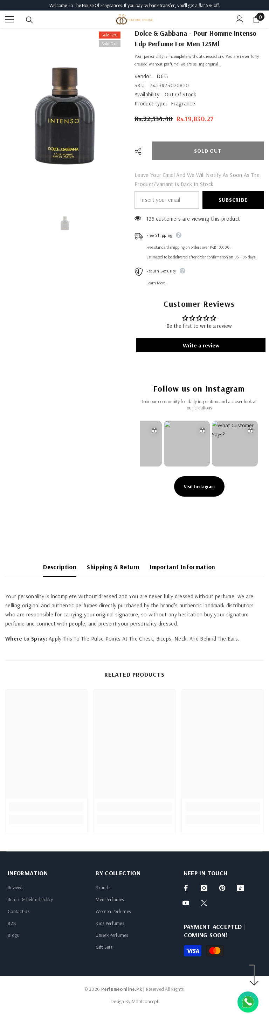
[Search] (29, 20)
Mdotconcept (145, 1001)
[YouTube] (185, 903)
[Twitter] (204, 903)
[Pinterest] (222, 888)
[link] (46, 806)
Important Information (182, 567)
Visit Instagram (199, 486)
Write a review (201, 345)
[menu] (9, 19)
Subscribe (233, 199)
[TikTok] (240, 888)
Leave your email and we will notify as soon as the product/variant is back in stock (197, 179)
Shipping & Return (113, 567)
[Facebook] (185, 888)
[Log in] (239, 19)
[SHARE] (140, 151)
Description (59, 567)
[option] (64, 116)
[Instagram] (204, 888)
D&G (162, 76)
